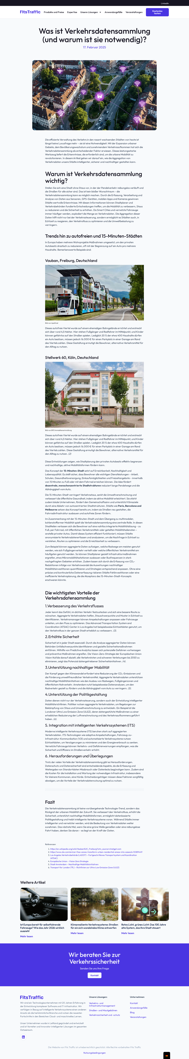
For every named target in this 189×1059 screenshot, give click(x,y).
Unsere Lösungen (89, 12)
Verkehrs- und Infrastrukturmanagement (102, 1004)
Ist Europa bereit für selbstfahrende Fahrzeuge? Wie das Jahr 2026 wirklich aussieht (42, 928)
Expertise (72, 12)
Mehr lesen (26, 936)
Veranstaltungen (134, 12)
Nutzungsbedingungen (94, 1052)
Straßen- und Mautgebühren (103, 1010)
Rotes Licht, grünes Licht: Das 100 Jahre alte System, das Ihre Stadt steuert (143, 926)
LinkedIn (165, 3)
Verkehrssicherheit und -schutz (104, 1014)
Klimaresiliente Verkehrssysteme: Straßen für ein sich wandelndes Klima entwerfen (94, 926)
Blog (132, 1012)
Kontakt (134, 1003)
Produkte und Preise (54, 12)
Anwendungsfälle (113, 12)
